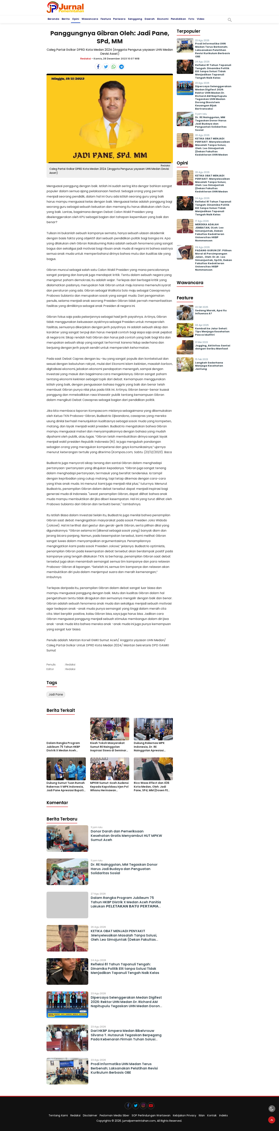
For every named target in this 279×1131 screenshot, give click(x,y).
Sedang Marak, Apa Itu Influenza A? (211, 312)
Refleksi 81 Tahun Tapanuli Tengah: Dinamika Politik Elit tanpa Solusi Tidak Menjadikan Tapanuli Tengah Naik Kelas (125, 968)
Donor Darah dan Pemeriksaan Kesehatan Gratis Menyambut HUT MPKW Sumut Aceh (126, 835)
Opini (75, 19)
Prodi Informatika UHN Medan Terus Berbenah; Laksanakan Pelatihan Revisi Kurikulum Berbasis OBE (124, 1068)
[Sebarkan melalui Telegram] (121, 66)
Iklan (202, 1115)
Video (200, 19)
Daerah (150, 19)
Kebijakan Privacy (184, 1115)
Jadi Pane (56, 694)
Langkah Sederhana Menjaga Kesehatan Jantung (209, 366)
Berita (66, 19)
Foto (191, 19)
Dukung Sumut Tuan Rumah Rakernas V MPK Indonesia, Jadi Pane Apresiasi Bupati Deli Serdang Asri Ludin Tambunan (65, 786)
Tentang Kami (58, 1115)
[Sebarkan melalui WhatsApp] (113, 66)
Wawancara (90, 19)
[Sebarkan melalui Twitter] (105, 66)
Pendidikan (178, 19)
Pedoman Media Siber (114, 1115)
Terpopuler (188, 31)
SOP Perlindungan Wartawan (151, 1115)
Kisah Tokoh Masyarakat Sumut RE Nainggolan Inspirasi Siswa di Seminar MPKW (108, 746)
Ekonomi (163, 19)
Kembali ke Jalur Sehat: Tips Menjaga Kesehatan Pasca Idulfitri (212, 332)
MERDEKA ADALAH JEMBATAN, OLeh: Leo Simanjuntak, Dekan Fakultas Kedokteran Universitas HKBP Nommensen (209, 232)
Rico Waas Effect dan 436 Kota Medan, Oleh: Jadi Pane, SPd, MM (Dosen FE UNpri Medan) (151, 786)
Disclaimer (90, 1115)
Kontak (212, 1115)
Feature (106, 19)
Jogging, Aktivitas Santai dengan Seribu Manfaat (212, 347)
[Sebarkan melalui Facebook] (98, 66)
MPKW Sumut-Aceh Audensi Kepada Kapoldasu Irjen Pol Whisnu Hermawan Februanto (109, 786)
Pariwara (119, 19)
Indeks (223, 1115)
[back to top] (271, 1119)
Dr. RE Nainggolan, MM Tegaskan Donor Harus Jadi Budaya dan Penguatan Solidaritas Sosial (124, 869)
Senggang (135, 19)
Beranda (53, 19)
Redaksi (85, 58)
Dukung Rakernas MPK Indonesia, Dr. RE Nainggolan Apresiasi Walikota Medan (149, 746)
